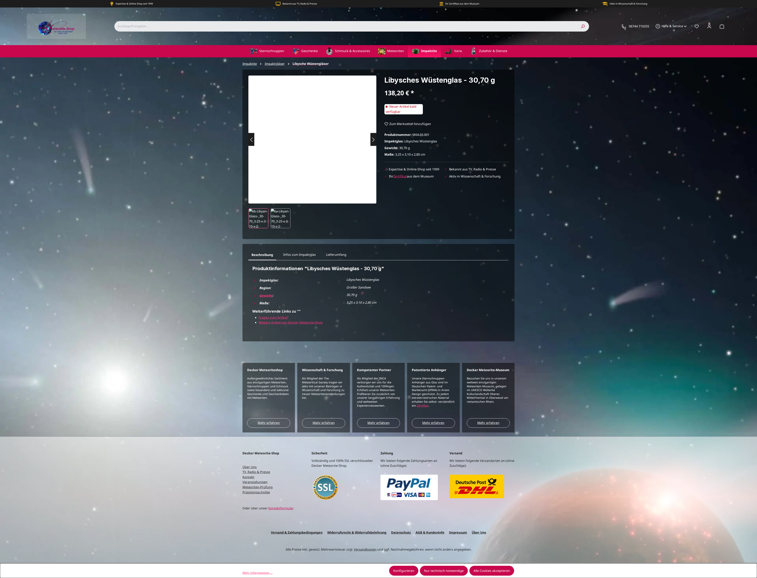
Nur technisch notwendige (444, 571)
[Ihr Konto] (709, 26)
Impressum (458, 532)
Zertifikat (400, 176)
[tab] (262, 255)
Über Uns (249, 467)
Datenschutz (401, 532)
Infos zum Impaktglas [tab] (299, 254)
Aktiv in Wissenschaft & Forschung (628, 3)
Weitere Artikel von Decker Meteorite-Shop (291, 322)
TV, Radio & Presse (256, 472)
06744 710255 (639, 26)
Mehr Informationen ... (257, 573)
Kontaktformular (280, 508)
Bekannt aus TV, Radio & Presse (299, 3)
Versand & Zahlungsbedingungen (297, 532)
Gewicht (265, 295)
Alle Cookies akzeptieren (492, 571)
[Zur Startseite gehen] (56, 26)
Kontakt (248, 477)
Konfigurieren (403, 571)
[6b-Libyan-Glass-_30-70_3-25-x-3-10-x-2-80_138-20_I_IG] (312, 136)
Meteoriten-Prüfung (257, 487)
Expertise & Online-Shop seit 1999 (134, 3)
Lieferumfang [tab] (336, 254)
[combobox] (345, 26)
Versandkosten (365, 549)
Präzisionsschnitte (256, 492)
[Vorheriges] (251, 139)
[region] (312, 152)
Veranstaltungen (255, 482)
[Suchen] (582, 26)
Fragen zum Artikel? (273, 317)
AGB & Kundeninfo (430, 532)
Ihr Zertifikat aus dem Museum (462, 3)
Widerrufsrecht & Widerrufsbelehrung (356, 532)
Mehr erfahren (269, 423)
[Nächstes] (373, 139)
